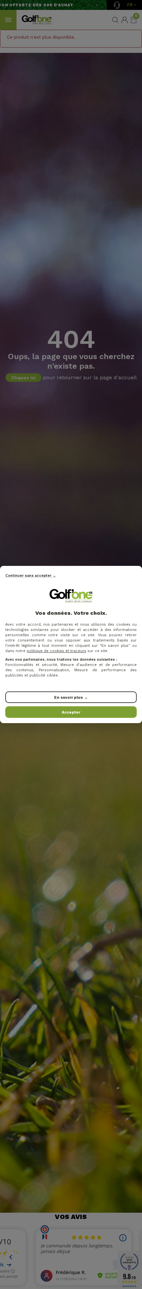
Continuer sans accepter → (30, 575)
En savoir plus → (71, 697)
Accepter (71, 712)
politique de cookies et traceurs (56, 651)
